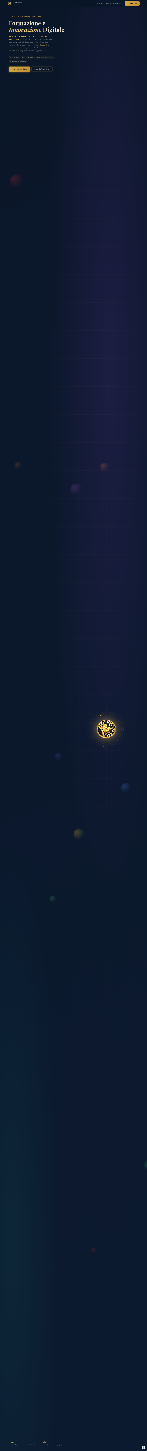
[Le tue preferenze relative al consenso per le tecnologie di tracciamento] (143, 1447)
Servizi (108, 3)
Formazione (117, 3)
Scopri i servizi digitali (20, 69)
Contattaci (132, 3)
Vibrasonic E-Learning (18, 61)
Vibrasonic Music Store (45, 57)
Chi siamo (99, 3)
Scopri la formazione (42, 69)
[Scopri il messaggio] (107, 729)
